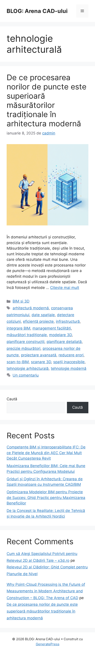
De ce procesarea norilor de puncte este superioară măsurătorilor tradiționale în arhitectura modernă (46, 100)
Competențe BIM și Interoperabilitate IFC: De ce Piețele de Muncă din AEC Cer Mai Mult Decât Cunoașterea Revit (46, 453)
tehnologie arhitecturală (28, 368)
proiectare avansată (38, 355)
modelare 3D (60, 335)
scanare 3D (41, 362)
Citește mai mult (64, 287)
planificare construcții (25, 341)
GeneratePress (47, 644)
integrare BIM (18, 328)
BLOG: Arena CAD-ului (37, 11)
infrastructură (68, 321)
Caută (12, 399)
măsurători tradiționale (27, 335)
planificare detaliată (64, 341)
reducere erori (71, 355)
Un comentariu (26, 375)
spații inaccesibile (69, 362)
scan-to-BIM (18, 362)
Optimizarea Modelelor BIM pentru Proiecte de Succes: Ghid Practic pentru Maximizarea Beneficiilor (46, 497)
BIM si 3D (21, 301)
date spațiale (43, 315)
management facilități (51, 328)
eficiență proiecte (38, 321)
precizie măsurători (23, 348)
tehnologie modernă (68, 368)
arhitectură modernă (31, 308)
